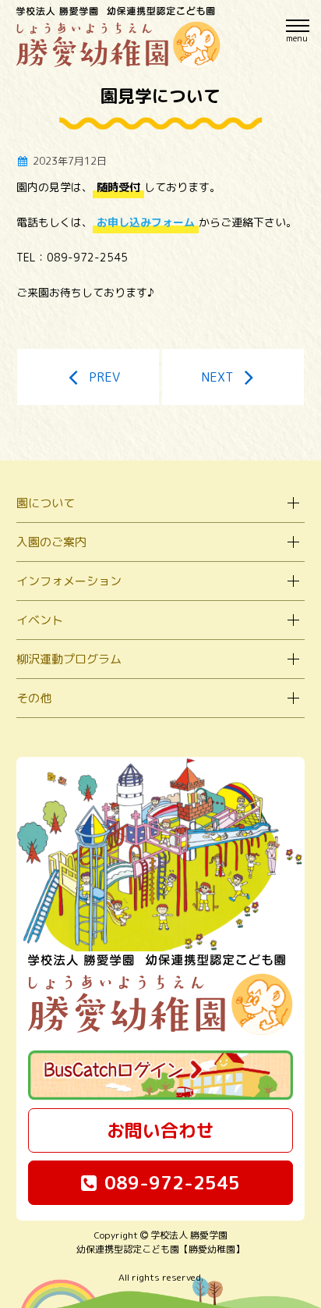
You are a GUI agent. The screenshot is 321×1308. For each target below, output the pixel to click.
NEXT (217, 377)
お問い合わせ (160, 1130)
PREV (104, 377)
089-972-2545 (172, 1182)
